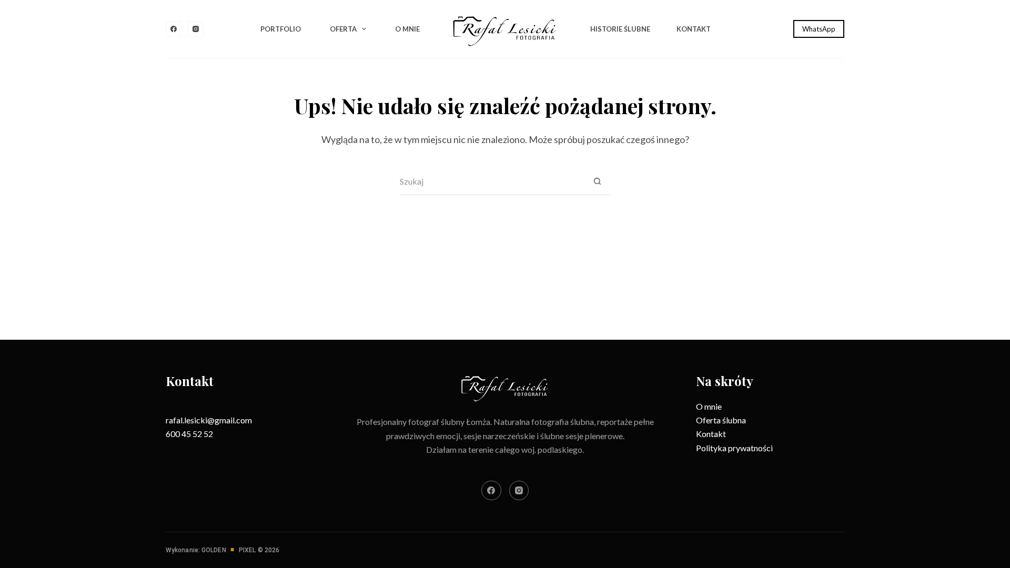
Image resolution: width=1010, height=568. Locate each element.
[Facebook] (173, 29)
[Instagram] (196, 29)
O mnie (407, 29)
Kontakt (693, 29)
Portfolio (280, 29)
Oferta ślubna (721, 420)
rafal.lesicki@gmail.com (209, 420)
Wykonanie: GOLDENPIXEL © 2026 (222, 550)
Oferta (343, 29)
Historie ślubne (620, 29)
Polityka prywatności (734, 448)
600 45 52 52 (189, 434)
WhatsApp (818, 29)
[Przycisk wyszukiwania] (597, 182)
